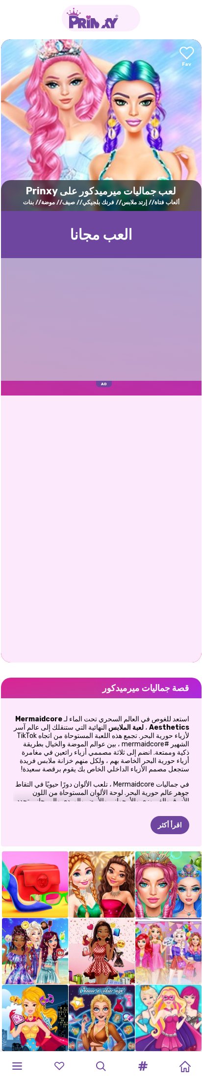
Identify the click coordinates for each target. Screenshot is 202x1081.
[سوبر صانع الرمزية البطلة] (35, 1018)
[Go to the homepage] (101, 18)
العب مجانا (101, 234)
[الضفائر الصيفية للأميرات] (35, 951)
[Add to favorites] (186, 57)
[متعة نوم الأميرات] (168, 951)
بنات (28, 202)
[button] (143, 1066)
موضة (48, 202)
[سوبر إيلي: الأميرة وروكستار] (168, 1018)
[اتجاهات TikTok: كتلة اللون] (35, 884)
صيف (68, 202)
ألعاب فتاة (166, 202)
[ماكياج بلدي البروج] (102, 1018)
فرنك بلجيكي (98, 202)
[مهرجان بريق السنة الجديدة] (102, 884)
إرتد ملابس (134, 202)
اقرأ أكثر (170, 825)
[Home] (185, 1066)
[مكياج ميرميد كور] (168, 884)
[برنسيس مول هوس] (102, 951)
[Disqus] (101, 528)
